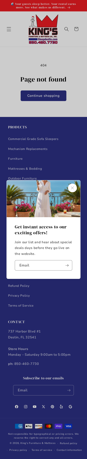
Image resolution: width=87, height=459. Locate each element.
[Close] (72, 188)
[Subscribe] (67, 265)
